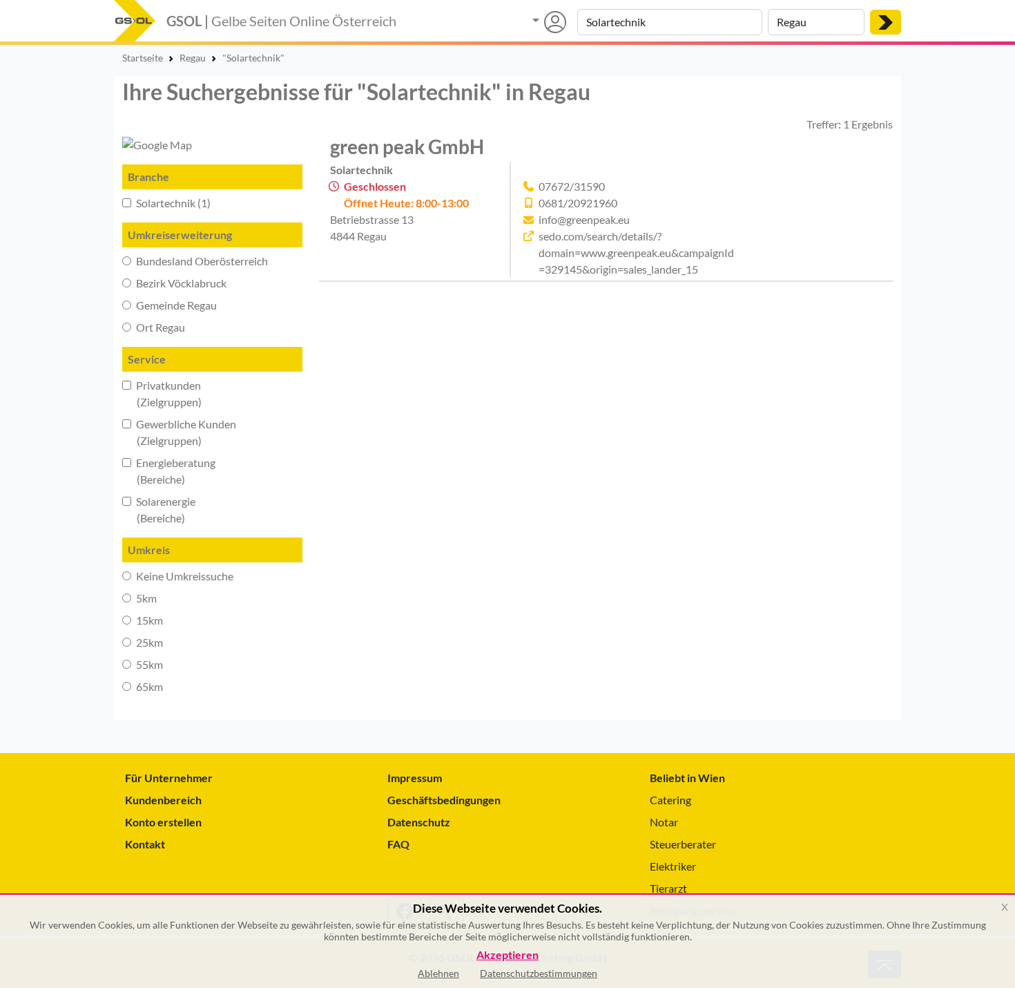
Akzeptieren (507, 955)
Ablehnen (438, 973)
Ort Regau (159, 327)
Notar (664, 821)
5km (145, 598)
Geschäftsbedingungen (444, 799)
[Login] (549, 22)
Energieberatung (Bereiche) (168, 471)
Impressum (414, 777)
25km (148, 642)
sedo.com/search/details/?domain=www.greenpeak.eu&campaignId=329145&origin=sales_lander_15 (636, 252)
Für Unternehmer (169, 777)
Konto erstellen (163, 821)
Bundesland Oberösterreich (201, 260)
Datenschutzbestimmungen (538, 973)
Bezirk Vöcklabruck (180, 282)
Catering (670, 799)
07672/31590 (572, 186)
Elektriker (673, 866)
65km (148, 686)
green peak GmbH (407, 146)
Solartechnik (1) (172, 202)
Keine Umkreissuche (183, 575)
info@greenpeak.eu (584, 219)
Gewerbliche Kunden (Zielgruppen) (179, 432)
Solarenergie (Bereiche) (158, 509)
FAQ (398, 844)
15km (148, 620)
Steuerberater (683, 844)
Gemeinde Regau (175, 305)
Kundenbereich (163, 799)
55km (148, 664)
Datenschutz (418, 821)
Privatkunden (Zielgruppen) (162, 393)
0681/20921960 (578, 202)
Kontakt (145, 844)
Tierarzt (668, 888)
